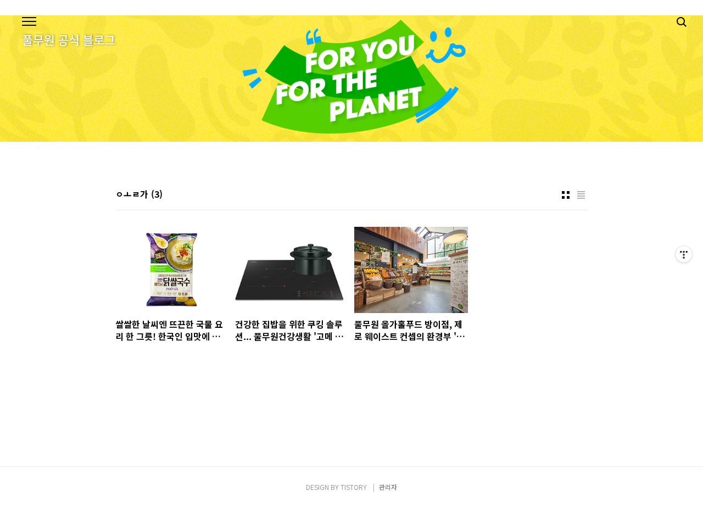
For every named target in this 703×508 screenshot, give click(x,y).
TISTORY (354, 487)
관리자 (388, 487)
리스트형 (581, 195)
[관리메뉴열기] (684, 254)
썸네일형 (565, 195)
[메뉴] (29, 22)
